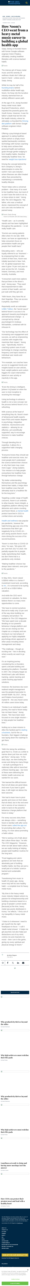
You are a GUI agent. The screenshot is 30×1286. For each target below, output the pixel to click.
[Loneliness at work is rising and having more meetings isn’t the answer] (15, 1148)
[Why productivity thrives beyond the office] (15, 1007)
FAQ (2, 1237)
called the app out (19, 825)
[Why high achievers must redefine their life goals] (15, 1041)
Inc (5, 586)
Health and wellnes (9, 521)
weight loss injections (17, 159)
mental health (23, 511)
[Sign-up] (23, 962)
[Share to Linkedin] (18, 962)
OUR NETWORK (5, 1241)
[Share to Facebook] (7, 962)
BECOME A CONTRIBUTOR (7, 1246)
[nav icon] (2, 3)
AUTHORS (4, 1231)
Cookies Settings (15, 1279)
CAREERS (4, 1233)
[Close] (27, 1270)
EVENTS (3, 1235)
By (5, 1026)
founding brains (8, 88)
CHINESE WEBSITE (6, 1242)
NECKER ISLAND (5, 1248)
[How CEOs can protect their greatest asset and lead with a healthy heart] (15, 1184)
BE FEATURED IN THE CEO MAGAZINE (10, 1244)
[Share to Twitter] (12, 962)
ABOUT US (4, 1228)
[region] (15, 11)
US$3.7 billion (7, 309)
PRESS (3, 1239)
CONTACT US (5, 1229)
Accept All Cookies (15, 1283)
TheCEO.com (20, 1223)
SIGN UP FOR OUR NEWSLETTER (15, 1255)
